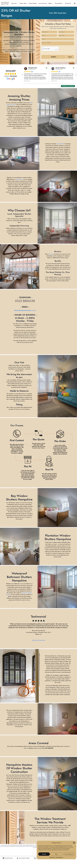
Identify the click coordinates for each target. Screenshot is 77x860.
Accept (44, 854)
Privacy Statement (59, 857)
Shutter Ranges (33, 3)
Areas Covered (43, 3)
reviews (51, 254)
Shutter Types (23, 3)
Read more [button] (27, 81)
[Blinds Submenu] (53, 3)
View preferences (69, 854)
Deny (56, 854)
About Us (13, 3)
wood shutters (60, 143)
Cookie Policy (52, 857)
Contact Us (68, 3)
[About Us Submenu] (17, 3)
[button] (74, 842)
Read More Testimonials (38, 640)
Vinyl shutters (19, 179)
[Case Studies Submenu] (63, 3)
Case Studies (58, 3)
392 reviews (13, 76)
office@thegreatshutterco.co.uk (25, 310)
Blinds (50, 3)
